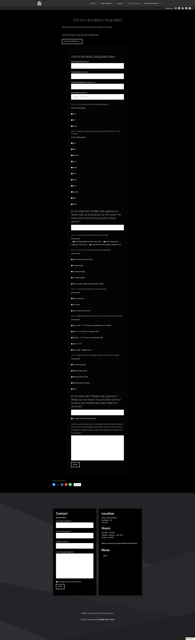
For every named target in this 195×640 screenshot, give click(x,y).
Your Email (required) (63, 531)
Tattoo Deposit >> (72, 41)
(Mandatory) (80, 61)
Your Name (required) (63, 521)
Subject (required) (62, 541)
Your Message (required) (64, 552)
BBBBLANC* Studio (106, 619)
